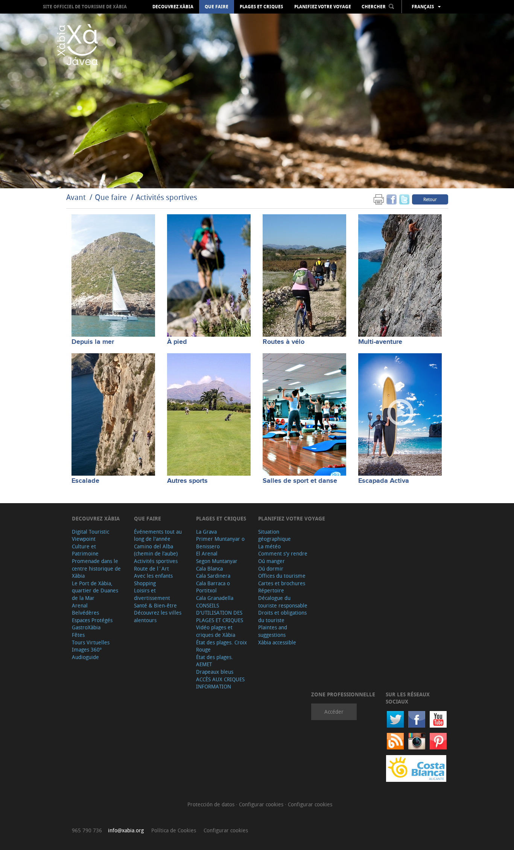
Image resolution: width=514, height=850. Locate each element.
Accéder (334, 711)
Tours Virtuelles (90, 642)
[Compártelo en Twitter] (404, 199)
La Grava (206, 531)
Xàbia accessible (277, 642)
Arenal (80, 605)
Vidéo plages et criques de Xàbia (215, 631)
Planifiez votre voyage (322, 7)
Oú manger (271, 561)
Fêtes (78, 634)
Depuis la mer (92, 342)
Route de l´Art (151, 568)
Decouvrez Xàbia (172, 7)
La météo (269, 546)
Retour (430, 199)
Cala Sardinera (213, 575)
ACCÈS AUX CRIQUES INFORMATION (220, 683)
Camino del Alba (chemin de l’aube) (156, 550)
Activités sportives (166, 197)
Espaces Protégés (92, 620)
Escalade (85, 481)
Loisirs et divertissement (152, 594)
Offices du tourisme (282, 575)
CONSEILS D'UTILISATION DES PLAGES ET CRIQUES (219, 613)
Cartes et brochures (281, 583)
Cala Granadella (214, 597)
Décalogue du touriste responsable (282, 601)
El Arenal (206, 553)
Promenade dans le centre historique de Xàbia (96, 568)
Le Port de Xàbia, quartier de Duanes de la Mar (95, 590)
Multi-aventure (380, 342)
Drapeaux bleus (214, 671)
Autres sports (187, 481)
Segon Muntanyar (216, 561)
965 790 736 (87, 830)
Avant (76, 197)
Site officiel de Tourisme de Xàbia (85, 6)
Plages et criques (261, 7)
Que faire (216, 7)
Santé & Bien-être (155, 605)
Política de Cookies (173, 830)
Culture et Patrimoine (85, 550)
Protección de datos (211, 804)
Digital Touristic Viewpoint (90, 535)
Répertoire (271, 590)
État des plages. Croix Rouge (221, 646)
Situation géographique (274, 535)
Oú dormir (270, 568)
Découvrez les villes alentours (157, 616)
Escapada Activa (383, 481)
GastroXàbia (86, 627)
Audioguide (85, 657)
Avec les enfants (153, 575)
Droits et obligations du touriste (282, 616)
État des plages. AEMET (214, 660)
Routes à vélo (283, 342)
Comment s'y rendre (282, 553)
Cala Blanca (209, 568)
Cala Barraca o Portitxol (213, 587)
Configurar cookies (262, 804)
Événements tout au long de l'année (158, 535)
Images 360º (87, 649)
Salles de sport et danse (300, 481)
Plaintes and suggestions (272, 631)
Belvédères (85, 612)
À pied (177, 342)
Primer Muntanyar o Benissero (220, 542)
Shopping (145, 583)
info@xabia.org (126, 830)
